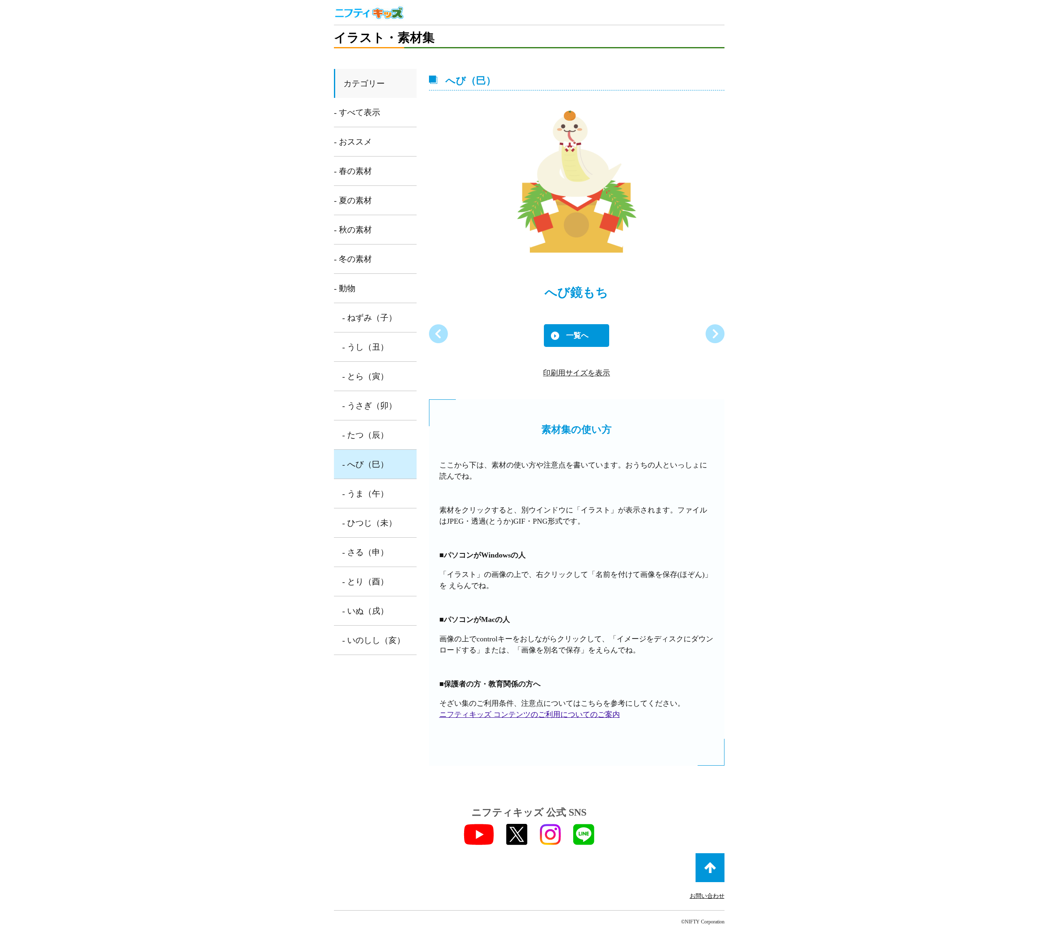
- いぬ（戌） (365, 610)
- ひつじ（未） (369, 522)
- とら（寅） (365, 376)
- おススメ (353, 141)
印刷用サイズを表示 (576, 373)
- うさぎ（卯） (369, 405)
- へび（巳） (365, 464)
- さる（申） (365, 552)
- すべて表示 (357, 112)
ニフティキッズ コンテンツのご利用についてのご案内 (529, 714)
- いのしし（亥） (373, 640)
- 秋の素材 (353, 229)
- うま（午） (365, 493)
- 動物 (344, 288)
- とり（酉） (365, 581)
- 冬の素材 (353, 258)
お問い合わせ (707, 896)
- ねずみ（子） (369, 317)
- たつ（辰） (365, 434)
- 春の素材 (353, 171)
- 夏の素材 (353, 200)
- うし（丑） (365, 346)
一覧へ (577, 335)
